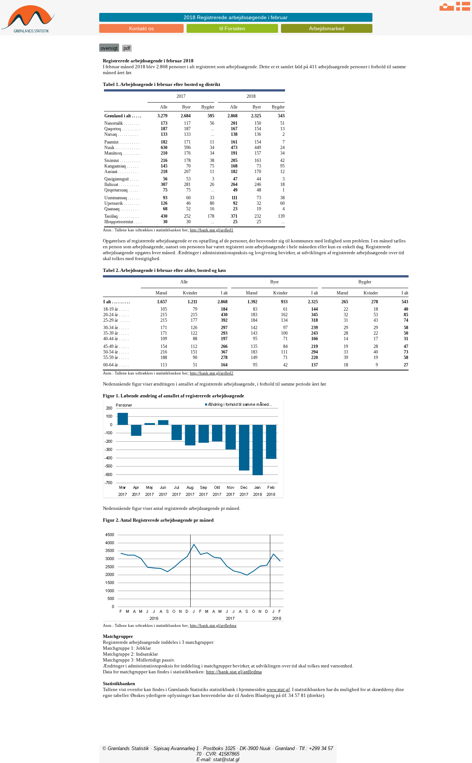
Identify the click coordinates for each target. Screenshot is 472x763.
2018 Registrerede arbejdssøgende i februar (236, 17)
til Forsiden (232, 28)
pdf (127, 48)
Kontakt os (141, 28)
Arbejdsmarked (326, 28)
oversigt (109, 48)
